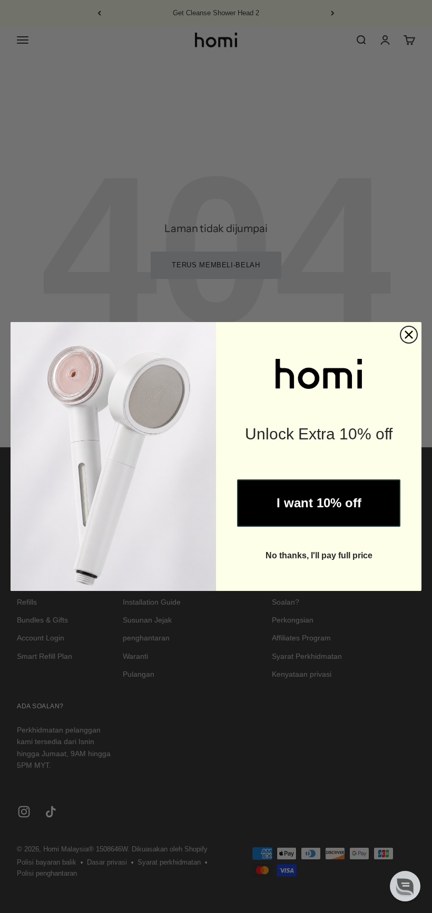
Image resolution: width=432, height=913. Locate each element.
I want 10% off (319, 503)
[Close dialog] (408, 334)
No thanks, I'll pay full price (319, 555)
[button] (405, 886)
